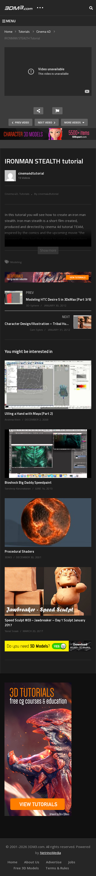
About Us (31, 862)
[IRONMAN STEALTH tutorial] (48, 384)
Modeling (15, 262)
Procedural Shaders (19, 551)
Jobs (71, 862)
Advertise (54, 862)
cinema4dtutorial (31, 173)
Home (12, 862)
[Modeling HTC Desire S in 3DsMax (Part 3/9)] (48, 303)
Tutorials (24, 194)
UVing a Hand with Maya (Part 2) (29, 413)
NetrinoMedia (50, 852)
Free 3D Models (26, 868)
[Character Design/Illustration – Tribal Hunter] (48, 327)
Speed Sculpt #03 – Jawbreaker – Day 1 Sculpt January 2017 (45, 623)
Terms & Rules (57, 868)
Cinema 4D (11, 194)
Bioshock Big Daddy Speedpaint (28, 482)
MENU (11, 21)
